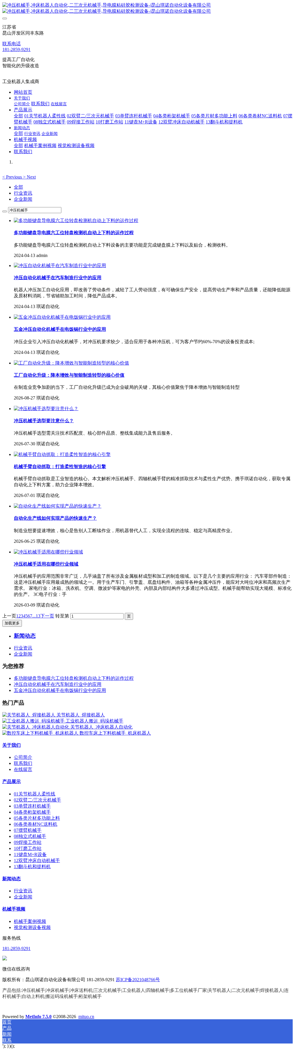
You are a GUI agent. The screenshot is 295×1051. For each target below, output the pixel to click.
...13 (36, 615)
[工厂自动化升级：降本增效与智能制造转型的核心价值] (71, 363)
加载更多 (12, 623)
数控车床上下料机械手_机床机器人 (115, 733)
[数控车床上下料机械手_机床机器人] (41, 733)
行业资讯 (23, 193)
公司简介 (23, 757)
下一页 (47, 615)
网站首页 (23, 92)
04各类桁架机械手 (32, 812)
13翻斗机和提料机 (32, 866)
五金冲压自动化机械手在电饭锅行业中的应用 (60, 690)
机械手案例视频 (30, 921)
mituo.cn (86, 1016)
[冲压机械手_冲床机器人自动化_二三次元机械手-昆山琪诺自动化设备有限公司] (147, 8)
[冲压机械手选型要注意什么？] (46, 408)
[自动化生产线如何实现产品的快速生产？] (57, 506)
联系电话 (11, 43)
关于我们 (11, 745)
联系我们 (23, 763)
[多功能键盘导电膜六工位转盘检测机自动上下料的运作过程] (76, 220)
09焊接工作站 (27, 842)
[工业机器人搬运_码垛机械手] (34, 720)
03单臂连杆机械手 (32, 806)
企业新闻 (23, 199)
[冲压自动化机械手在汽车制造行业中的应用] (60, 265)
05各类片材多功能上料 (37, 818)
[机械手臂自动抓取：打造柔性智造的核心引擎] (62, 454)
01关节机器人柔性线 (34, 793)
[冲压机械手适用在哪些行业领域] (48, 551)
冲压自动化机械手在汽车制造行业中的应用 (57, 684)
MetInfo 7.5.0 (38, 1016)
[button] (12, 176)
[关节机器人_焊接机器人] (29, 714)
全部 (18, 115)
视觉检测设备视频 (32, 927)
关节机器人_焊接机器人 (80, 714)
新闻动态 (11, 878)
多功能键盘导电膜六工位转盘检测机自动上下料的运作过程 (74, 678)
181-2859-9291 (16, 49)
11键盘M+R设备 (30, 854)
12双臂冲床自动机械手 (37, 860)
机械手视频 (13, 909)
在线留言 (23, 769)
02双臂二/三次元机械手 (37, 799)
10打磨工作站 (27, 848)
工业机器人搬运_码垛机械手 (94, 720)
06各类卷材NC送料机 (35, 824)
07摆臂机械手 (27, 830)
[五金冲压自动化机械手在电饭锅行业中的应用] (62, 317)
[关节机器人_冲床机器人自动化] (36, 727)
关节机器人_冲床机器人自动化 (101, 727)
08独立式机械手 (30, 836)
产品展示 (11, 781)
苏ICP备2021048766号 (138, 979)
